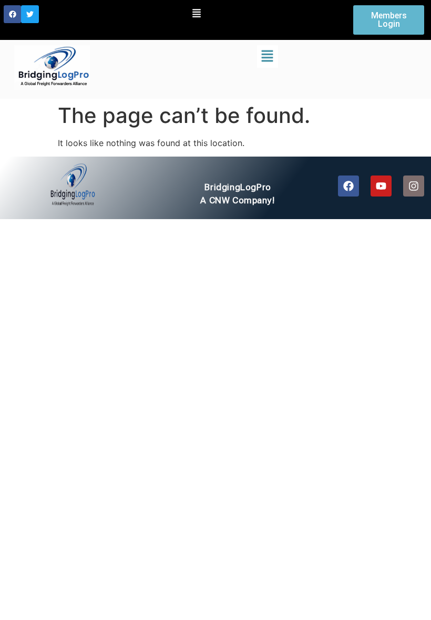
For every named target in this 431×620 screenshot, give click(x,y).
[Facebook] (13, 14)
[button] (197, 14)
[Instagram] (413, 186)
